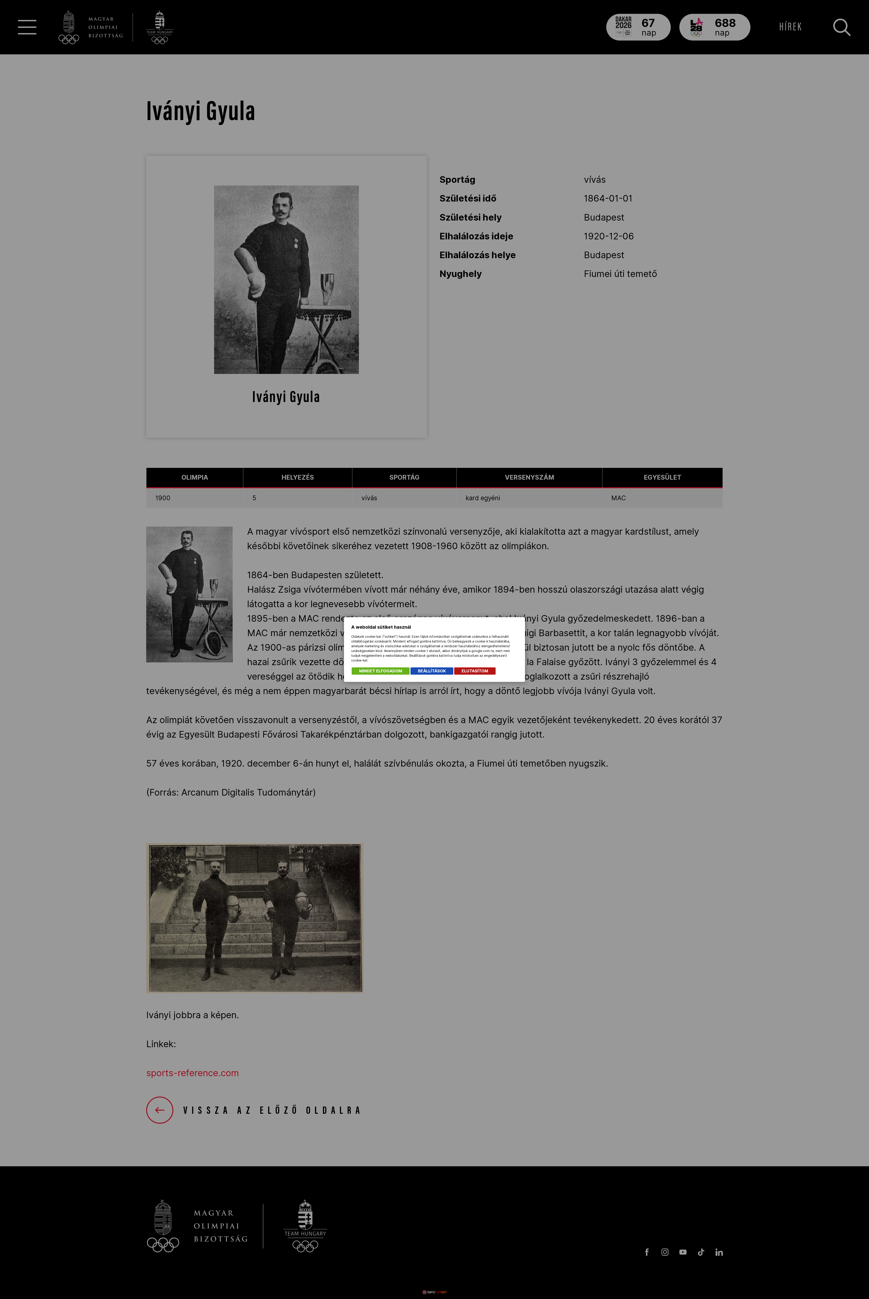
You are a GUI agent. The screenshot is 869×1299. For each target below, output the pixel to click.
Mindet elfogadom (380, 671)
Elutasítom (475, 671)
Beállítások (432, 671)
